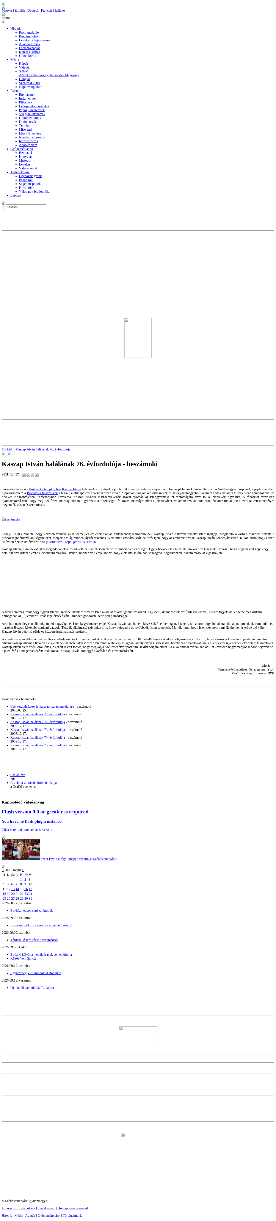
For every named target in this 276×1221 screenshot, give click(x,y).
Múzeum (25, 160)
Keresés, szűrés (29, 52)
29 (22, 898)
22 (22, 894)
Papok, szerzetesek (32, 110)
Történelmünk (20, 172)
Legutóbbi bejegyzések (34, 40)
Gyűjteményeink (21, 149)
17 (30, 889)
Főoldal (7, 449)
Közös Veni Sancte (23, 958)
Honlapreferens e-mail (73, 1208)
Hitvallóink (26, 187)
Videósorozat (28, 168)
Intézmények (27, 98)
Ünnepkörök (27, 56)
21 (17, 894)
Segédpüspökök (30, 184)
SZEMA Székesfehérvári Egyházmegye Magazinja (49, 73)
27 (13, 898)
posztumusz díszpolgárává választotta (71, 542)
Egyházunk (26, 94)
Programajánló (29, 32)
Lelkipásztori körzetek (34, 106)
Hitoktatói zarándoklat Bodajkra (32, 988)
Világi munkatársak (32, 114)
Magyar (7, 10)
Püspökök (26, 180)
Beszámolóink (28, 36)
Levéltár (24, 164)
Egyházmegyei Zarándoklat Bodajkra (35, 973)
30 (26, 898)
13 (13, 889)
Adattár (15, 90)
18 (4, 894)
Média (14, 59)
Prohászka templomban (45, 489)
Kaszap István (71, 489)
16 (26, 889)
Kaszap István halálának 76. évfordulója (43, 449)
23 (26, 894)
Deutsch (33, 10)
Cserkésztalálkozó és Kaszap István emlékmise (42, 706)
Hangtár (24, 79)
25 (4, 898)
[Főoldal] (3, 7)
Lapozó (15, 195)
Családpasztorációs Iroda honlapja (33, 783)
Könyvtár (25, 156)
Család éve (17, 775)
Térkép (24, 125)
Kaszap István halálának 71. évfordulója (37, 714)
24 (30, 894)
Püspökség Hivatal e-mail (37, 1208)
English (20, 10)
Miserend (25, 129)
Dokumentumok (30, 118)
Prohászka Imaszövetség (43, 493)
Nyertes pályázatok (32, 137)
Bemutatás (26, 153)
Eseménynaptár (29, 48)
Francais (46, 10)
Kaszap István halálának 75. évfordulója (38, 745)
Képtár (23, 63)
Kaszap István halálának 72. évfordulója (37, 722)
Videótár (25, 67)
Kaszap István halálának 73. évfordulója (38, 730)
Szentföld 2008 (29, 83)
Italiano (60, 10)
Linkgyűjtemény (30, 133)
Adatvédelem (28, 145)
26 (8, 898)
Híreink (15, 28)
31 (30, 898)
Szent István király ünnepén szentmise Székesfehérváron (79, 859)
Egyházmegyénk (30, 176)
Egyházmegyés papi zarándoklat (32, 910)
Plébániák (25, 102)
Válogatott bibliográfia (34, 191)
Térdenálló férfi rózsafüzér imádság (34, 940)
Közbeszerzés (28, 141)
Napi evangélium (30, 87)
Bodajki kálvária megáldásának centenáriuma (41, 954)
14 (17, 889)
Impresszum (10, 1208)
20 (13, 894)
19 (8, 894)
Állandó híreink (29, 44)
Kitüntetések (27, 122)
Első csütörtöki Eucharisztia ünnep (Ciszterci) (41, 925)
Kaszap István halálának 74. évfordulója (38, 737)
